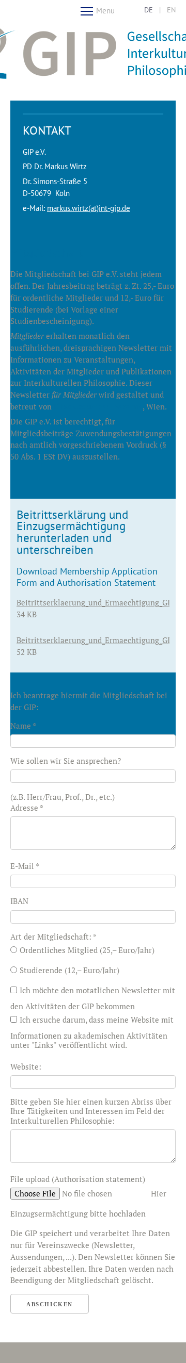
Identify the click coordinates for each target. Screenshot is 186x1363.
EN (171, 9)
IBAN (19, 901)
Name (23, 725)
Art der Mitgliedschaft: (53, 936)
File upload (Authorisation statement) (77, 1179)
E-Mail (24, 866)
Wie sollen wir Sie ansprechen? (65, 760)
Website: (25, 1066)
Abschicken (49, 1304)
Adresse (26, 807)
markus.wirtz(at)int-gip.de (88, 208)
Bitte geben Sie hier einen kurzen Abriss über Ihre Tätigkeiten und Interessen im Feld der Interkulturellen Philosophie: (91, 1111)
